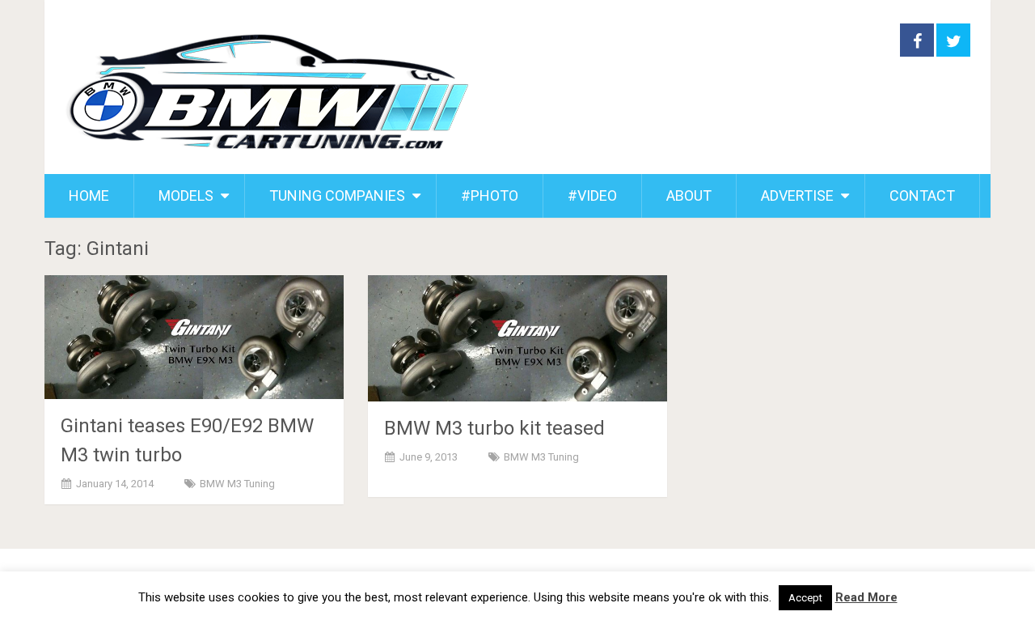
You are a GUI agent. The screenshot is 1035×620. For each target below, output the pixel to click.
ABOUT (689, 195)
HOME (89, 195)
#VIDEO (592, 195)
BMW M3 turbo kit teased (494, 428)
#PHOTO (489, 195)
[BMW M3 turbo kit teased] (517, 338)
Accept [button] (805, 598)
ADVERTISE (797, 195)
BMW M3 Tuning (237, 484)
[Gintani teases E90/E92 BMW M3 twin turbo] (194, 337)
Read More (866, 597)
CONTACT (922, 195)
